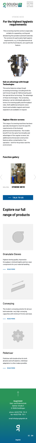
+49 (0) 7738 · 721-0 (20, 412)
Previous (1, 177)
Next (35, 177)
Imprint (18, 440)
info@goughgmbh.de (20, 418)
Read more (11, 269)
